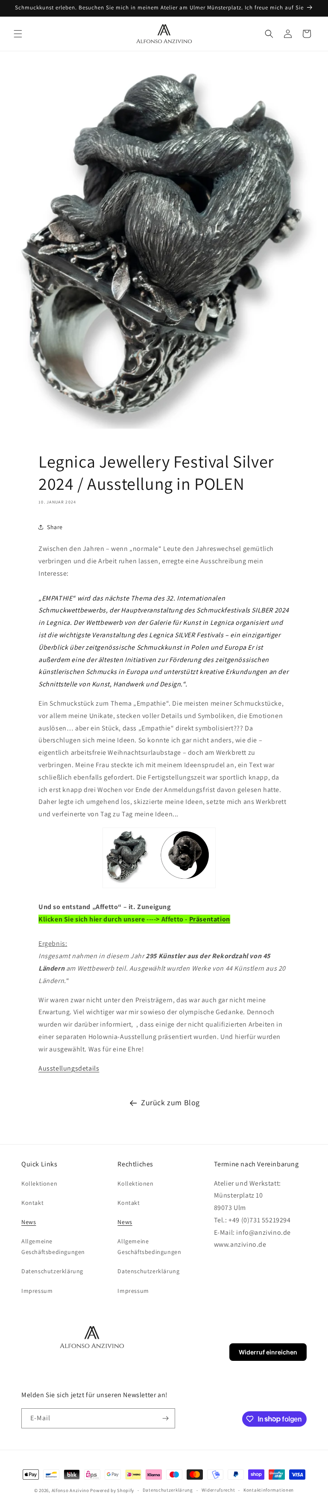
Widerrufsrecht (218, 1490)
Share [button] (55, 527)
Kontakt (32, 1203)
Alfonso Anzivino (70, 1490)
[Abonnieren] (165, 1418)
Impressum (37, 1291)
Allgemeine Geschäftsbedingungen (53, 1246)
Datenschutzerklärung (52, 1271)
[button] (18, 33)
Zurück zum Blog (170, 1102)
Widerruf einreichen (268, 1352)
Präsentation (209, 919)
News (28, 1222)
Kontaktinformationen (268, 1490)
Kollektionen (39, 1183)
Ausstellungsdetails (68, 1068)
